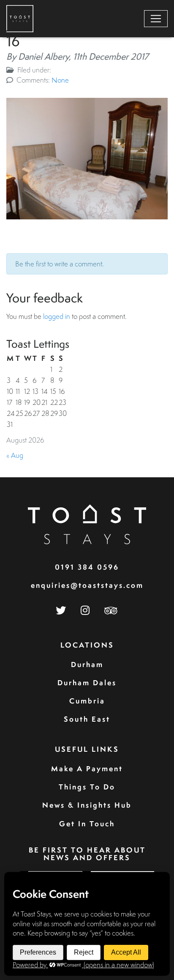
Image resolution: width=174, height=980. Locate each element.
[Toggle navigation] (156, 18)
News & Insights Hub (87, 805)
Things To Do (87, 787)
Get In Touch (87, 823)
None (60, 80)
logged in (56, 316)
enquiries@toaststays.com (87, 585)
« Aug (14, 455)
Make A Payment (87, 768)
